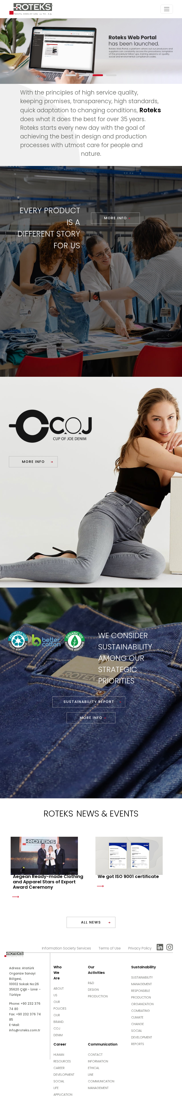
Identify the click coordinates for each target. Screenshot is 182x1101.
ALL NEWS (91, 922)
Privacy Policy (140, 948)
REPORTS (137, 1044)
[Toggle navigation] (166, 9)
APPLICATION (62, 1094)
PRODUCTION (98, 996)
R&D (91, 983)
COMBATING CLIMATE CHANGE (140, 1017)
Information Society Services (66, 948)
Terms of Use (110, 948)
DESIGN (93, 989)
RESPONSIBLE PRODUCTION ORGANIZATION (142, 997)
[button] (70, 75)
